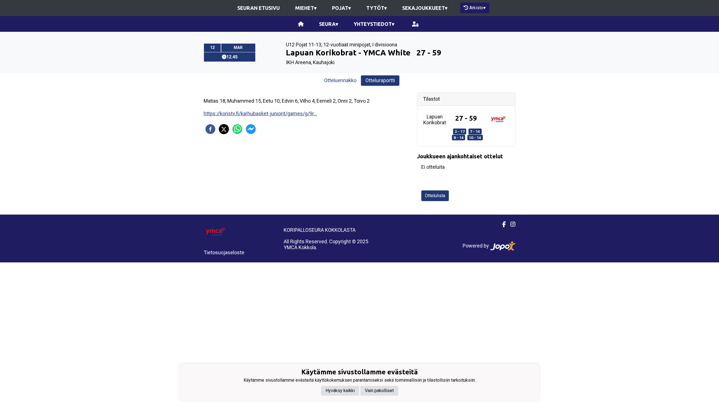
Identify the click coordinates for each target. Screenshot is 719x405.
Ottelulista (435, 195)
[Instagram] (510, 224)
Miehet (306, 8)
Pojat (341, 8)
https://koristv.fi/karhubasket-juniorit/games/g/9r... (260, 113)
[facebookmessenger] (251, 129)
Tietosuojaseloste (224, 252)
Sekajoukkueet (424, 8)
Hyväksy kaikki (340, 390)
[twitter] (224, 129)
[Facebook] (502, 224)
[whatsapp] (237, 129)
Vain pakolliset (379, 390)
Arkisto (477, 7)
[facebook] (210, 129)
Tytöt (376, 8)
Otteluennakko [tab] (340, 80)
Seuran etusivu (258, 8)
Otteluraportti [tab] (380, 80)
